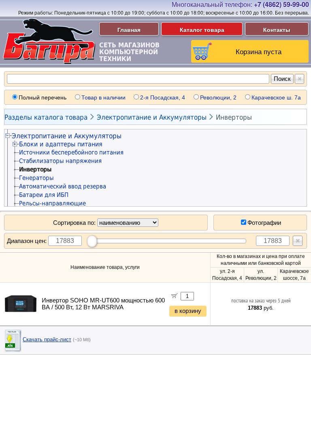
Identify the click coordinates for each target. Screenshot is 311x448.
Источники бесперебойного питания (71, 152)
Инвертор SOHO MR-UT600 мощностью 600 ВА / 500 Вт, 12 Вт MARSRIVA (103, 304)
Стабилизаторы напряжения (60, 161)
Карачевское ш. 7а (276, 97)
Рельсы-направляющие (52, 203)
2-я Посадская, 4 (162, 97)
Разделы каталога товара (45, 117)
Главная (129, 29)
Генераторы (36, 178)
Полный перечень (42, 97)
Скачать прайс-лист (47, 339)
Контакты (276, 29)
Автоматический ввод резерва (62, 186)
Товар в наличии (103, 97)
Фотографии (264, 222)
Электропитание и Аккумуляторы (152, 117)
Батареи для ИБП (43, 195)
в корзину (188, 311)
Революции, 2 (218, 97)
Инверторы (234, 117)
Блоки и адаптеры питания (60, 144)
